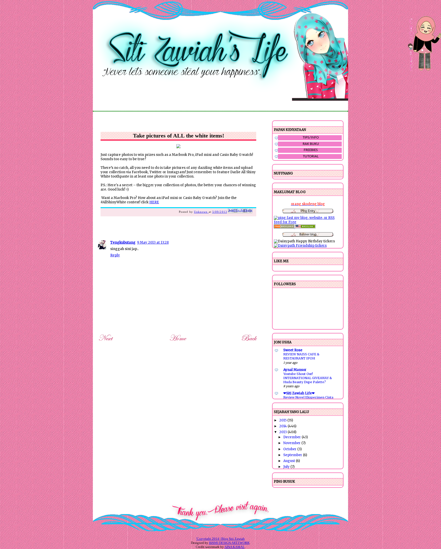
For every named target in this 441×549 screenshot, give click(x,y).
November (292, 443)
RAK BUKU (311, 144)
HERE (154, 202)
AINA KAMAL (234, 547)
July (286, 467)
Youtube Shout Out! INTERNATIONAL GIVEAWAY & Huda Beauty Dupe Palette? (307, 378)
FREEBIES (311, 150)
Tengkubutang (123, 242)
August (289, 461)
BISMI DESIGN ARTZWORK (229, 543)
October (290, 449)
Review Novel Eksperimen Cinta (308, 397)
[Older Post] (250, 342)
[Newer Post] (106, 342)
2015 (283, 420)
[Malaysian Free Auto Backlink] (305, 227)
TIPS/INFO (311, 138)
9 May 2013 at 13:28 (153, 242)
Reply (115, 255)
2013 (283, 432)
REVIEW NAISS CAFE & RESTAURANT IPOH (301, 356)
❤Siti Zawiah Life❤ (299, 393)
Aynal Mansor (295, 370)
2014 (283, 426)
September (293, 455)
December (292, 437)
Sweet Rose (292, 350)
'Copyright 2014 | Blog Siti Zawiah (220, 539)
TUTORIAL (310, 156)
